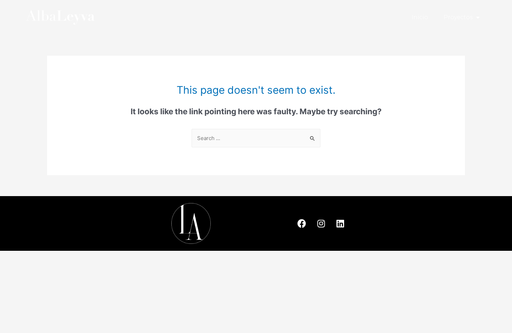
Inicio (420, 17)
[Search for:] (256, 138)
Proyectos (458, 17)
